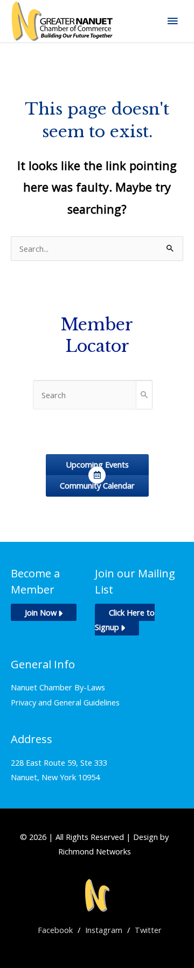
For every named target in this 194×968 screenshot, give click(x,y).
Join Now (41, 612)
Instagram (103, 929)
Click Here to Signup (125, 619)
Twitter (148, 929)
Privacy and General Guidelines (65, 702)
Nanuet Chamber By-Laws (58, 687)
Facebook (55, 929)
